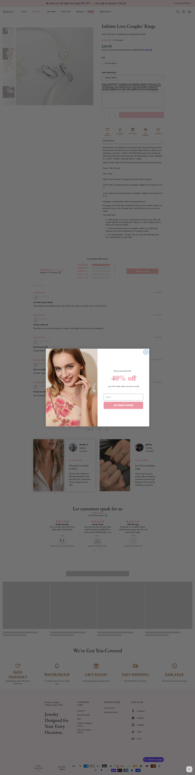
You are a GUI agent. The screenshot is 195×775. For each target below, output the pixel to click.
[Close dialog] (146, 352)
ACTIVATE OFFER (123, 405)
